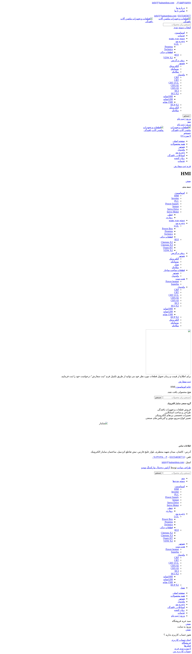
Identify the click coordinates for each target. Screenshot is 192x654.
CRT (176, 80)
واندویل (181, 74)
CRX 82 (175, 85)
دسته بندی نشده (177, 38)
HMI (176, 195)
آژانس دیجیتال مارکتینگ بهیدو (155, 467)
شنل (176, 264)
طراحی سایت (184, 467)
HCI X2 (175, 93)
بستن (188, 181)
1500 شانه (168, 102)
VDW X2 (168, 57)
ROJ (176, 55)
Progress (169, 46)
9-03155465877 (177, 457)
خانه (188, 387)
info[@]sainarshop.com (163, 2)
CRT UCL (174, 82)
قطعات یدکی (166, 52)
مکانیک (175, 72)
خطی (170, 214)
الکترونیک (174, 66)
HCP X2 (175, 104)
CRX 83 (175, 88)
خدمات (181, 35)
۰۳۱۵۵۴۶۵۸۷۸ (183, 2)
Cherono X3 (167, 245)
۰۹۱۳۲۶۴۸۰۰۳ (159, 457)
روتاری (169, 217)
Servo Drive (173, 209)
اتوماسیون (180, 32)
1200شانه (168, 99)
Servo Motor (173, 212)
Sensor (175, 206)
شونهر (182, 63)
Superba (175, 284)
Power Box (167, 228)
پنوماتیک (175, 69)
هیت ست (180, 278)
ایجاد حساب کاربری (181, 640)
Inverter (175, 198)
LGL (176, 44)
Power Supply (172, 203)
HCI (177, 91)
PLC (176, 201)
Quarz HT (168, 247)
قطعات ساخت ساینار (174, 270)
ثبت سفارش (184, 381)
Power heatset (172, 281)
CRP (176, 77)
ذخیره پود (180, 41)
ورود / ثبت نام (178, 615)
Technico (168, 49)
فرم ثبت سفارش (182, 166)
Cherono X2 (167, 242)
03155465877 (184, 16)
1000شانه (168, 96)
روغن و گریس (178, 60)
